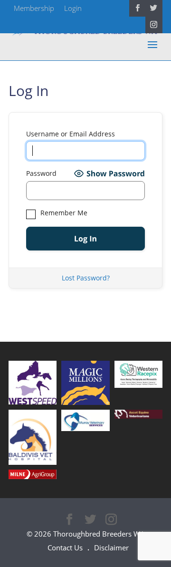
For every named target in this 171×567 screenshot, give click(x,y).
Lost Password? (86, 277)
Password (41, 173)
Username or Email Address (70, 134)
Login (73, 8)
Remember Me (62, 213)
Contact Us (65, 547)
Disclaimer (111, 547)
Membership (34, 8)
